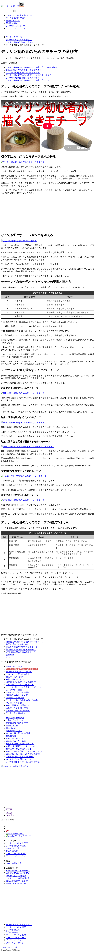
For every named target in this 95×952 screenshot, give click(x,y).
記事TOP (10, 655)
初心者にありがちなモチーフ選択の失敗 (24, 70)
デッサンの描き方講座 (16, 18)
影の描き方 (11, 728)
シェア (9, 810)
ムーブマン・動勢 (14, 690)
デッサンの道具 (13, 21)
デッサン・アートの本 (16, 26)
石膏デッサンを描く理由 (17, 708)
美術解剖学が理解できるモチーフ (21, 650)
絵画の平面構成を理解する (18, 705)
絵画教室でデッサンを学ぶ (18, 711)
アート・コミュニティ (16, 28)
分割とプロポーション (16, 720)
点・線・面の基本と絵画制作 (19, 733)
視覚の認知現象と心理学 (17, 723)
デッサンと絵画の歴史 (16, 713)
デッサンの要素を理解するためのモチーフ (25, 78)
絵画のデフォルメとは (16, 738)
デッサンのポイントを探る (18, 692)
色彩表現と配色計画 (15, 718)
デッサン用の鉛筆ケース (17, 883)
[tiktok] (15, 834)
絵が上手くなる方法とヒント (19, 749)
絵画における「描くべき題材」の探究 (23, 754)
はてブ (9, 813)
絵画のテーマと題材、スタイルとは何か (24, 751)
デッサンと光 (12, 725)
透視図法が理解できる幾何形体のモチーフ (25, 642)
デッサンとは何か (14, 666)
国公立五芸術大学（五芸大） (19, 873)
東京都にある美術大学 (16, 876)
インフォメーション (15, 940)
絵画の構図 (11, 736)
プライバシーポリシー (16, 943)
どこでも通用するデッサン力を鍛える (23, 73)
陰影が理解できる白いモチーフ (20, 644)
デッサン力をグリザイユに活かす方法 (23, 762)
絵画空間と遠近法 (14, 731)
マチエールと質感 (14, 703)
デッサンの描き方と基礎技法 (19, 15)
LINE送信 (10, 815)
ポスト (9, 807)
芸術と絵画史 (12, 23)
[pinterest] (7, 831)
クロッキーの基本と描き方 (18, 674)
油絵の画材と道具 (14, 863)
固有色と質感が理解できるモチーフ (22, 647)
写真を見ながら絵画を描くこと (20, 744)
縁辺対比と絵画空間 (15, 698)
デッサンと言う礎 (9, 947)
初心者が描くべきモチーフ (18, 870)
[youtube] (18, 836)
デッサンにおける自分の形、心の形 (22, 700)
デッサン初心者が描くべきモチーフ (22, 669)
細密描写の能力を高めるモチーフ (21, 652)
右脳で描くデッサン (15, 679)
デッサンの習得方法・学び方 (19, 672)
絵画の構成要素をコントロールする (22, 746)
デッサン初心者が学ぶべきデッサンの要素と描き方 (28, 75)
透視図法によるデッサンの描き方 (21, 682)
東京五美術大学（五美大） (18, 881)
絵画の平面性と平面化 (16, 741)
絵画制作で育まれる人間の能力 (20, 757)
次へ (8, 657)
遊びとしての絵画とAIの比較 (19, 759)
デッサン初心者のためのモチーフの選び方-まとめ (28, 80)
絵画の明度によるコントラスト (20, 685)
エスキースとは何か (15, 677)
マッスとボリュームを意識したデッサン (24, 687)
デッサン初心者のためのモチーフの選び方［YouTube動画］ (32, 67)
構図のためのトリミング (17, 695)
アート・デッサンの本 (16, 854)
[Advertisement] (47, 213)
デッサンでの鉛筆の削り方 (18, 878)
